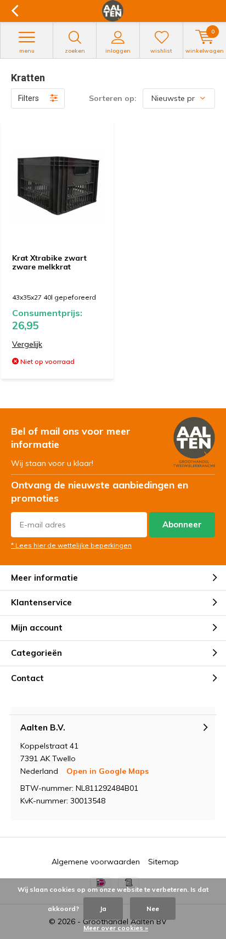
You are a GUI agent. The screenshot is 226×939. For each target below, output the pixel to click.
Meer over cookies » (115, 928)
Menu (27, 50)
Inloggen (118, 50)
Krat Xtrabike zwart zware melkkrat (49, 262)
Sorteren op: (113, 98)
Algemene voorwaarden (96, 862)
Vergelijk (27, 344)
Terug (14, 11)
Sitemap (163, 862)
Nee (152, 908)
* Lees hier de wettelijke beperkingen (71, 545)
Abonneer (182, 524)
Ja (103, 908)
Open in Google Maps (107, 771)
